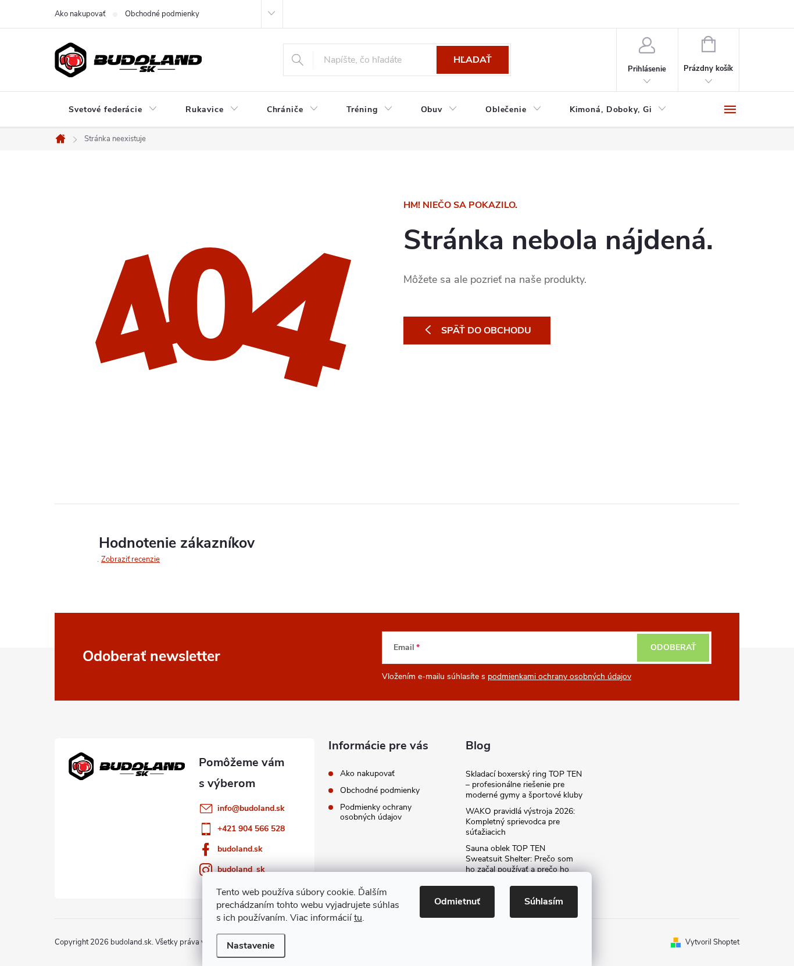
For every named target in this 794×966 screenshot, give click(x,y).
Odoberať (673, 647)
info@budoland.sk (251, 808)
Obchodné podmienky (162, 14)
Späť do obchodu (486, 330)
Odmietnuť (457, 901)
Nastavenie (251, 945)
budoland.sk (240, 848)
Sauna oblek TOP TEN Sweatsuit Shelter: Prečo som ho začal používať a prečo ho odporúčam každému (519, 864)
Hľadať (472, 59)
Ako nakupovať (80, 14)
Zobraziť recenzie (130, 559)
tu (358, 917)
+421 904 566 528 (251, 828)
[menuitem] (113, 110)
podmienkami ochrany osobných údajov (559, 676)
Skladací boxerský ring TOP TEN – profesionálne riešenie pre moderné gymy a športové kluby (524, 784)
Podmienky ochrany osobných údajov (376, 812)
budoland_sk (241, 869)
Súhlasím (543, 901)
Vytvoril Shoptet (712, 942)
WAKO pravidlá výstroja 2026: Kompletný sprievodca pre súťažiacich (520, 822)
